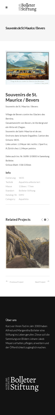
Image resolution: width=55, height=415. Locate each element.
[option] (27, 247)
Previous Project (16, 282)
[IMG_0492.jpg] (28, 67)
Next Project (40, 282)
